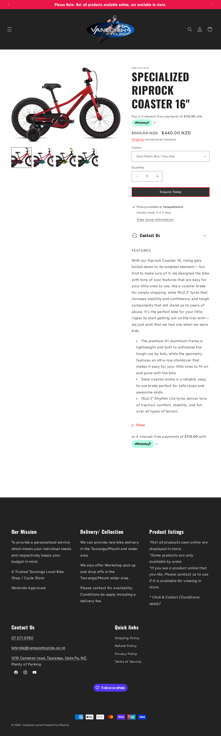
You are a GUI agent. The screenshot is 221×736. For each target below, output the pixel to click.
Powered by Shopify (56, 724)
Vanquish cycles (32, 724)
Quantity (138, 167)
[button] (9, 29)
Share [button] (140, 425)
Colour (136, 147)
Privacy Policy (126, 654)
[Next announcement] (212, 4)
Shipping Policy (127, 638)
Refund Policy (126, 646)
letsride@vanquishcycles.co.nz (38, 648)
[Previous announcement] (8, 4)
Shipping (138, 139)
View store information (155, 219)
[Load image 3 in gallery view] (66, 158)
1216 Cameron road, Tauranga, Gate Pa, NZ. (49, 658)
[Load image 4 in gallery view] (88, 158)
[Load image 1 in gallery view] (21, 158)
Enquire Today (171, 192)
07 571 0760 (22, 638)
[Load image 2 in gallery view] (44, 158)
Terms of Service (128, 662)
